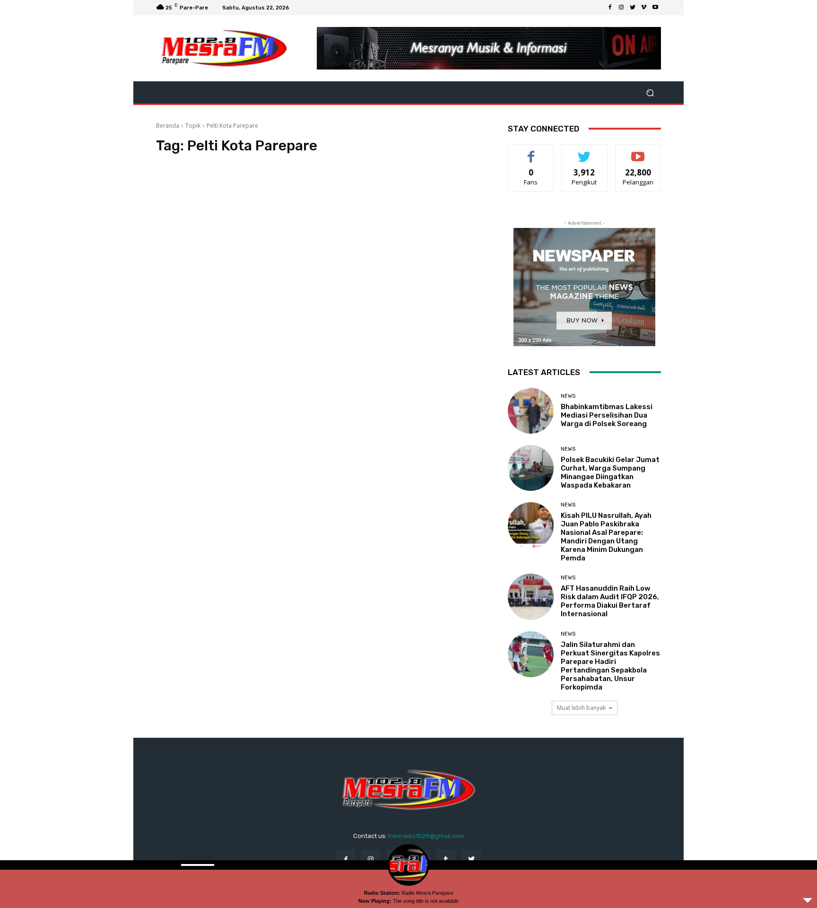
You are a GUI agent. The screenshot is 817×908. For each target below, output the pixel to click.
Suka (531, 151)
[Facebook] (610, 7)
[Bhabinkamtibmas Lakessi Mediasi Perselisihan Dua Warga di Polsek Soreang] (531, 411)
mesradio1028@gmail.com (426, 835)
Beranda (167, 126)
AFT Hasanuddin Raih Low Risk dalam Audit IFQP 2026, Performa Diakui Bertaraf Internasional (610, 601)
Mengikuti (584, 151)
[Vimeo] (644, 7)
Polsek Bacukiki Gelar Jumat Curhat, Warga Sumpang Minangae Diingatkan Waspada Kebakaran (610, 472)
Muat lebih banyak (581, 708)
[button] (650, 92)
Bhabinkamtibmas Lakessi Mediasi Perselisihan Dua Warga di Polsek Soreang (606, 415)
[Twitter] (632, 7)
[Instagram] (621, 7)
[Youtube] (655, 7)
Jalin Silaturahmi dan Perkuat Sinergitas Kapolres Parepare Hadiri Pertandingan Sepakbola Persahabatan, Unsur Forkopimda (610, 665)
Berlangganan (638, 151)
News (568, 396)
